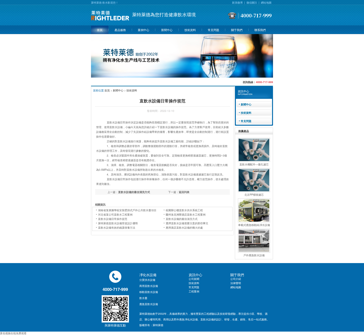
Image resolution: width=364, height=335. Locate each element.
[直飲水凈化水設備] (110, 21)
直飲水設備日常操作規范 (112, 219)
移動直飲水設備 (148, 292)
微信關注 (251, 2)
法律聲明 (235, 283)
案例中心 (143, 30)
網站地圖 (266, 2)
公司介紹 (235, 279)
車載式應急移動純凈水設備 (254, 225)
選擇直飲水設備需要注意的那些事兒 (187, 223)
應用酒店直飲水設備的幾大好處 (184, 227)
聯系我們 (260, 30)
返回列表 (184, 192)
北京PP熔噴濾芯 (254, 194)
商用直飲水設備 (148, 286)
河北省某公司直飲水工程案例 (115, 214)
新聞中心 (167, 30)
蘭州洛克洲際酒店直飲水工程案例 (186, 214)
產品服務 (120, 30)
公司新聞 (194, 279)
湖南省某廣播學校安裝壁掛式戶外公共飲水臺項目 (127, 210)
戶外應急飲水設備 (254, 255)
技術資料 (190, 30)
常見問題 (213, 30)
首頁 (100, 30)
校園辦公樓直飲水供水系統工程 (184, 210)
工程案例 (194, 291)
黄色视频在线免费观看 (13, 333)
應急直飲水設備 (148, 304)
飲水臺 (143, 298)
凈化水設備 (147, 274)
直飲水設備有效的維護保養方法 (116, 227)
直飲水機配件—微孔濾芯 (254, 164)
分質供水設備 (147, 280)
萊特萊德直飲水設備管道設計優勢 (118, 223)
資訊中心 (195, 274)
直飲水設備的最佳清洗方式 (134, 192)
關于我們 (236, 30)
